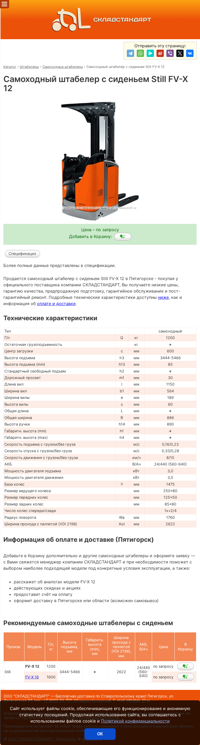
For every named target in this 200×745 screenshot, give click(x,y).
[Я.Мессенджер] (150, 53)
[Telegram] (130, 53)
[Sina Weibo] (160, 53)
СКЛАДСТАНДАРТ (122, 19)
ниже (163, 297)
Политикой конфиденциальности (135, 721)
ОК (100, 734)
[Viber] (170, 53)
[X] (180, 53)
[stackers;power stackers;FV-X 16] (185, 677)
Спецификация (22, 253)
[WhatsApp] (140, 53)
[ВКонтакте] (189, 53)
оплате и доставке (56, 303)
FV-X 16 (32, 677)
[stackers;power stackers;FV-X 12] (122, 237)
